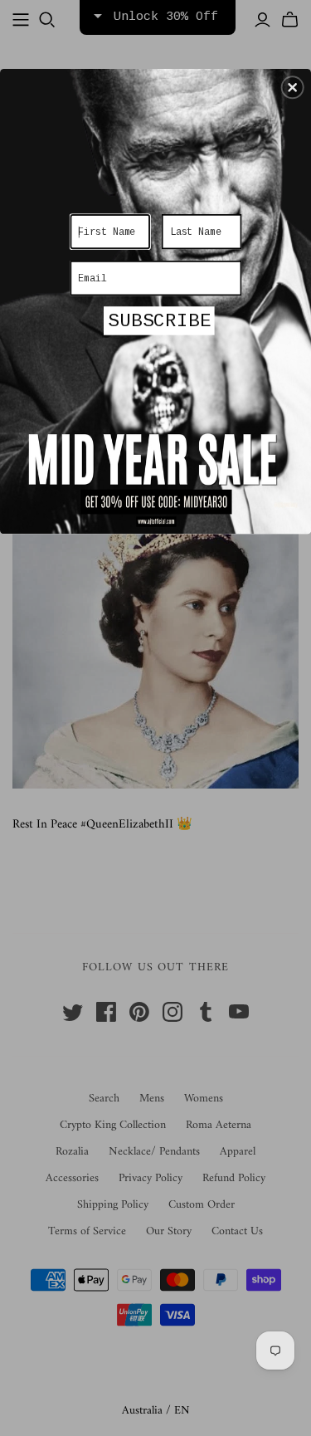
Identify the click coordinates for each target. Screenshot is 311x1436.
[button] (293, 87)
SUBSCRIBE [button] (159, 321)
